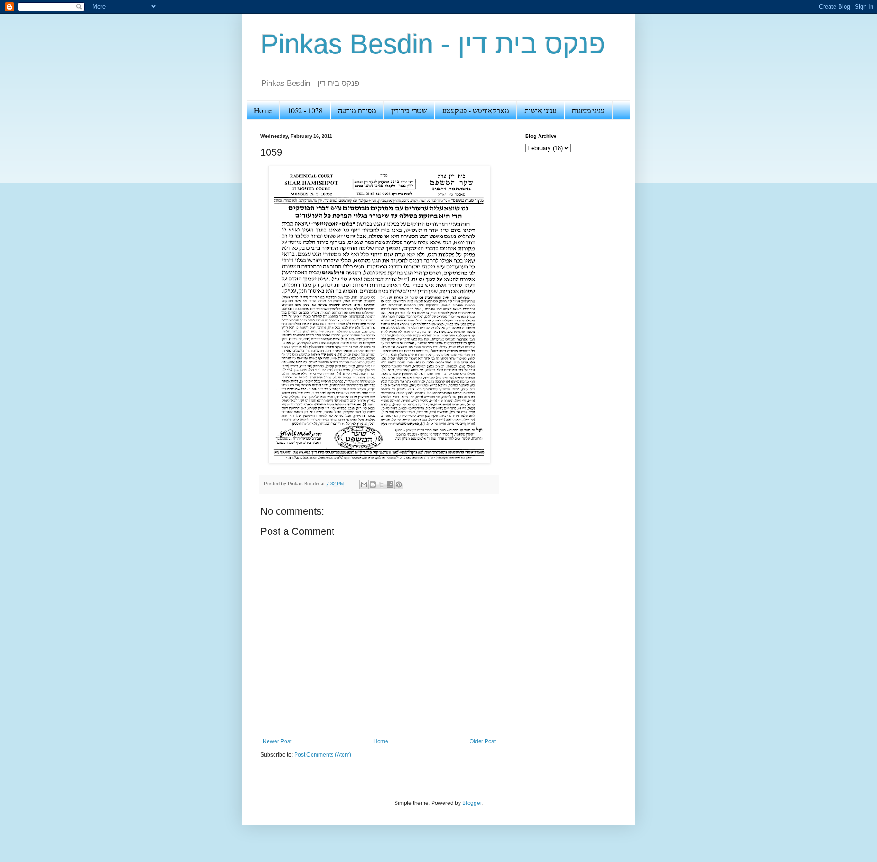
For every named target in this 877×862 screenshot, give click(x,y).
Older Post (483, 741)
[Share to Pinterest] (398, 484)
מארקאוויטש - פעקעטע (475, 110)
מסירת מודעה (357, 110)
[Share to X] (381, 484)
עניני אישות (540, 110)
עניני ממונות (588, 110)
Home (263, 110)
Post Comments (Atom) (322, 755)
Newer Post (277, 741)
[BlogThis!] (372, 484)
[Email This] (364, 484)
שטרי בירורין (409, 110)
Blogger (471, 803)
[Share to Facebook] (390, 484)
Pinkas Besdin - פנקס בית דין (433, 44)
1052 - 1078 (304, 110)
